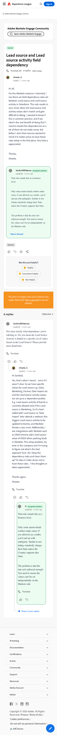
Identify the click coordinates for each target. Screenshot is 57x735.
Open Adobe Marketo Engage (28, 33)
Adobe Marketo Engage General (16, 14)
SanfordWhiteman (24, 170)
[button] (15, 70)
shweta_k (17, 77)
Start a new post (32, 300)
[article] (28, 343)
